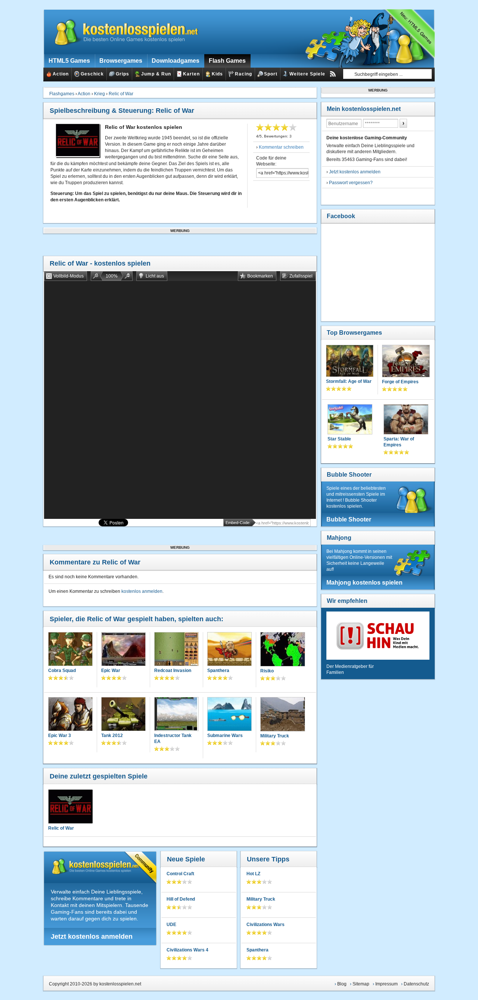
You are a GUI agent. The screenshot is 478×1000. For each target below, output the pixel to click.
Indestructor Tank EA (173, 738)
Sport (270, 74)
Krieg (99, 93)
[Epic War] (123, 650)
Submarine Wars (225, 735)
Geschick (92, 74)
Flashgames (61, 93)
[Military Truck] (282, 715)
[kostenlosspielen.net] (121, 31)
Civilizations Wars (265, 924)
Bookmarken (260, 276)
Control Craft (180, 873)
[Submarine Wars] (229, 715)
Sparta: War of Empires (399, 442)
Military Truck (274, 736)
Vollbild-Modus (68, 276)
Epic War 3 (59, 735)
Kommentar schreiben (281, 147)
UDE (171, 924)
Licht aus (155, 276)
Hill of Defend (181, 899)
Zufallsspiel (301, 276)
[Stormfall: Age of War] (349, 361)
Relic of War (121, 93)
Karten (191, 74)
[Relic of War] (70, 806)
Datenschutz (416, 984)
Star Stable (339, 439)
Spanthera (218, 670)
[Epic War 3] (70, 715)
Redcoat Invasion (172, 670)
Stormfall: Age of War (349, 381)
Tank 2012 (112, 735)
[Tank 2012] (123, 715)
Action (61, 74)
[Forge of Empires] (406, 362)
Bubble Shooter (349, 474)
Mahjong (339, 538)
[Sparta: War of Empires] (406, 420)
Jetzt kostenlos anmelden (92, 936)
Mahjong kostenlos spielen (364, 582)
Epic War (110, 670)
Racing (243, 74)
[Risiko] (282, 650)
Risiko (267, 671)
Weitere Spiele (307, 74)
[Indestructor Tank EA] (176, 715)
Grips (122, 74)
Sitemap (361, 984)
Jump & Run (156, 74)
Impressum (386, 984)
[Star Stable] (350, 420)
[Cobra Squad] (70, 650)
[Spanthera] (229, 650)
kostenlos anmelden (141, 591)
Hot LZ (253, 873)
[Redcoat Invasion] (176, 650)
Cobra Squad (62, 670)
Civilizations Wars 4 (187, 950)
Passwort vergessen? (351, 182)
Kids (217, 74)
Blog (342, 984)
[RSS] (333, 74)
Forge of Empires (400, 381)
